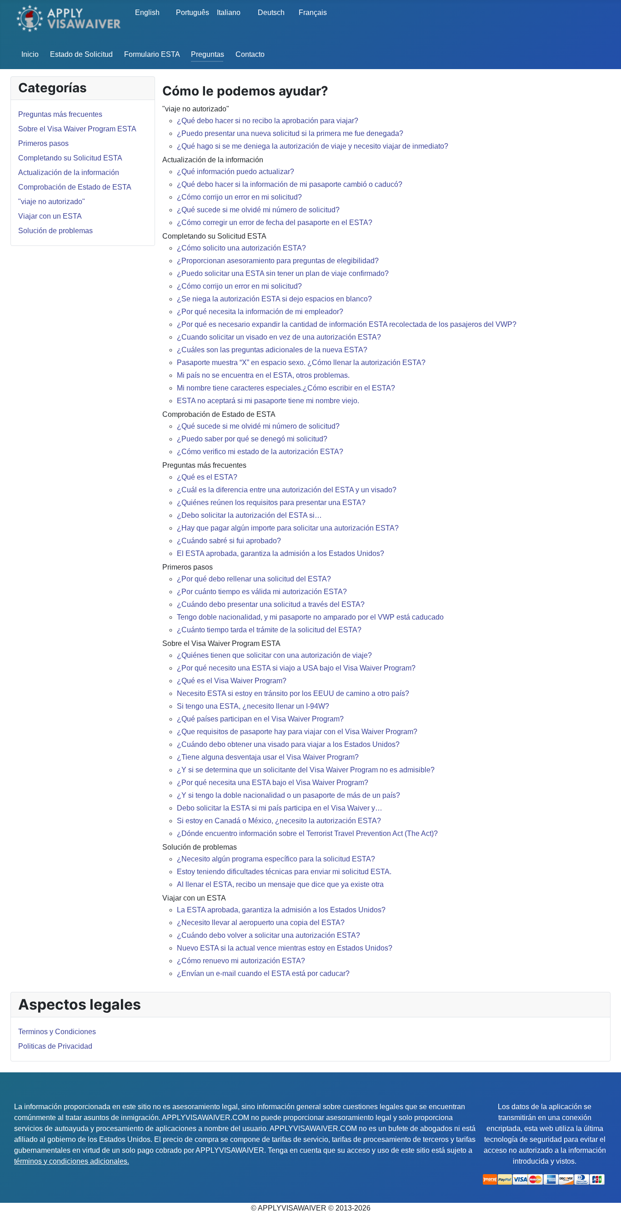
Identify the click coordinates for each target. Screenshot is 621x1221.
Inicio (30, 54)
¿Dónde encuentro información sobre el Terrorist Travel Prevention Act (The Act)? (307, 833)
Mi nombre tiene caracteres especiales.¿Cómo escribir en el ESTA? (286, 388)
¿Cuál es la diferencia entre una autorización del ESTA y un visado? (286, 490)
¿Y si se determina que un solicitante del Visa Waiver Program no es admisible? (306, 770)
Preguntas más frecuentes (60, 114)
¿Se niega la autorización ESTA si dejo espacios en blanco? (274, 299)
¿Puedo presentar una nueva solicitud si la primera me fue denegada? (290, 133)
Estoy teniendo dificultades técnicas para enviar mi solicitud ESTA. (284, 872)
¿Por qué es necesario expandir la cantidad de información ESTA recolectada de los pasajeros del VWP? (346, 324)
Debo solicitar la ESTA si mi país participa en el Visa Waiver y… (279, 808)
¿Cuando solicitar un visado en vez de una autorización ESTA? (279, 337)
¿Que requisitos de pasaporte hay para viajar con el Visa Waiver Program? (297, 732)
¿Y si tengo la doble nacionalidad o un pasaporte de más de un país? (288, 795)
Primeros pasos (43, 143)
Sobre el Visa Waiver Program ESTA (77, 129)
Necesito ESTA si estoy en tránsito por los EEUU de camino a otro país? (293, 693)
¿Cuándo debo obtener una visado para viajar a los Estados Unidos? (288, 744)
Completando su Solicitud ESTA (70, 158)
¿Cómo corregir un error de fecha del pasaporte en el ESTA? (274, 222)
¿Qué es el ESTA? (207, 477)
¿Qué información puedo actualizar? (235, 171)
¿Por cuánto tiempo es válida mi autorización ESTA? (262, 591)
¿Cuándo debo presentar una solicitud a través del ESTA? (271, 604)
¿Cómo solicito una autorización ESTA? (241, 248)
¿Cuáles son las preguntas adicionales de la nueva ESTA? (272, 350)
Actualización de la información (68, 172)
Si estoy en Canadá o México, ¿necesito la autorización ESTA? (279, 821)
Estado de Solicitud (81, 54)
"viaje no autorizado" (51, 201)
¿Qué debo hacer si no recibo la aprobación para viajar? (267, 121)
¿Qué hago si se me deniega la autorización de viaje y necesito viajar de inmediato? (312, 146)
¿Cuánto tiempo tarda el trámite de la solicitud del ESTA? (269, 630)
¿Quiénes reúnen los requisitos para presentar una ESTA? (271, 502)
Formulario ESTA (152, 54)
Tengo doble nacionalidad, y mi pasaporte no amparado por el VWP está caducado (310, 617)
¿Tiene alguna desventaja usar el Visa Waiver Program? (268, 757)
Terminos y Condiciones (57, 1032)
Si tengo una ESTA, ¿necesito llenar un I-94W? (253, 706)
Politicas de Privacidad (55, 1046)
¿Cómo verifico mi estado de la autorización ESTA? (260, 451)
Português (190, 12)
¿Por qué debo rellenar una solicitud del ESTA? (254, 579)
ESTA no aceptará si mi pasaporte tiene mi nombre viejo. (268, 401)
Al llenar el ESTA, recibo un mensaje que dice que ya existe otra (280, 884)
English (147, 12)
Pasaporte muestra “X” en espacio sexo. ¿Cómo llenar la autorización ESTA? (301, 362)
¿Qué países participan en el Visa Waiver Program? (260, 719)
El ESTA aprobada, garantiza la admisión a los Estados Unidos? (280, 553)
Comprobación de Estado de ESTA (74, 187)
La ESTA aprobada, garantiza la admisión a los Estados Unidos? (281, 910)
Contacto (250, 54)
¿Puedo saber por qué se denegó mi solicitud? (252, 439)
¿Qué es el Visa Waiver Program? (231, 681)
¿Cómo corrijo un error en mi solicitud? (239, 197)
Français (313, 12)
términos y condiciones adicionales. (71, 1161)
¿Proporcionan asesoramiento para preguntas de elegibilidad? (278, 261)
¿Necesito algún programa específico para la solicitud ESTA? (276, 859)
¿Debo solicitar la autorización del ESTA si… (249, 515)
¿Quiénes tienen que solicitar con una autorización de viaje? (274, 655)
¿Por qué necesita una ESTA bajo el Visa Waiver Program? (272, 782)
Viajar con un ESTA (50, 216)
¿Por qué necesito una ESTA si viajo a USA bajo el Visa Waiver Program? (296, 668)
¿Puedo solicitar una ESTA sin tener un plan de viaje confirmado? (283, 273)
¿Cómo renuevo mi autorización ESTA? (241, 961)
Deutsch (271, 12)
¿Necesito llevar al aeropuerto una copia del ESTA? (261, 922)
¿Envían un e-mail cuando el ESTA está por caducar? (263, 973)
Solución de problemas (55, 231)
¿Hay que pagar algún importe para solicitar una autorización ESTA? (288, 528)
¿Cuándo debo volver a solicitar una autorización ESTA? (268, 935)
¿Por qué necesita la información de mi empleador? (260, 311)
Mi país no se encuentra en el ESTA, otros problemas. (263, 375)
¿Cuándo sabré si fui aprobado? (229, 541)
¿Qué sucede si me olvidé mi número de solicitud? (258, 210)
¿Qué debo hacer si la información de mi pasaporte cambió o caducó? (289, 184)
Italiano (228, 12)
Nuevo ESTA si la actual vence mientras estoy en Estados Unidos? (284, 948)
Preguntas (207, 54)
